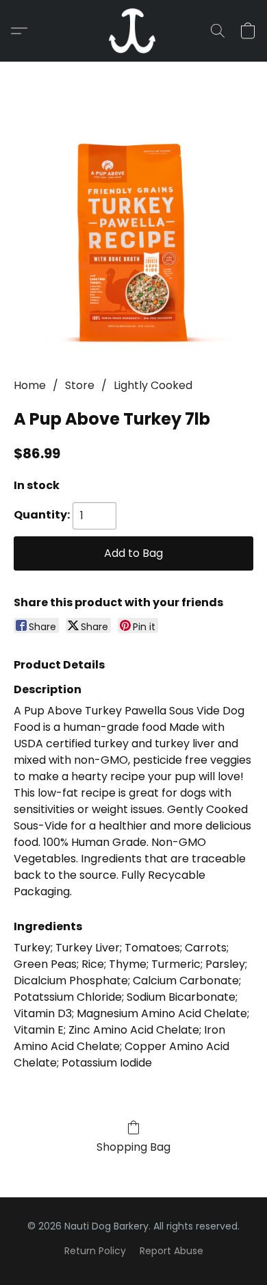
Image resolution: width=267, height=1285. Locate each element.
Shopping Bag (133, 1147)
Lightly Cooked (153, 385)
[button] (133, 31)
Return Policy (95, 1251)
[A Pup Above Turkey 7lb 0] (133, 236)
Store (79, 385)
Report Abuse (171, 1251)
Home (30, 385)
